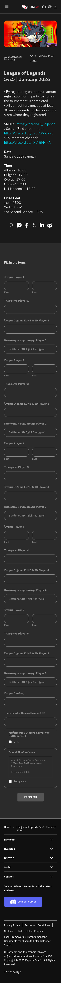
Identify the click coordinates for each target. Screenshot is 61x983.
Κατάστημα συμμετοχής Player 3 (25, 506)
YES (16, 742)
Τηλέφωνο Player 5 (16, 633)
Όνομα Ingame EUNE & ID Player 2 (26, 403)
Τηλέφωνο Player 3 (16, 467)
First (6, 292)
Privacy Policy (12, 925)
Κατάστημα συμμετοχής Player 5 (25, 673)
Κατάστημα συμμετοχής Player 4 (25, 590)
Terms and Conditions (37, 925)
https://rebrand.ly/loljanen (35, 124)
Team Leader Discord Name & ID (24, 713)
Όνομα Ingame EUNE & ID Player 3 (26, 487)
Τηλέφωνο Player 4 (16, 550)
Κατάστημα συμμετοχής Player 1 (25, 340)
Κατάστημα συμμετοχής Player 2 (25, 423)
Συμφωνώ (20, 781)
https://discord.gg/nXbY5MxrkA (27, 142)
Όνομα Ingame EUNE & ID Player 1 (26, 320)
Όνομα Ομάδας (14, 693)
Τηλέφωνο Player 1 (16, 300)
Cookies (8, 931)
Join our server (27, 901)
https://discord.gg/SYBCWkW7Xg (28, 133)
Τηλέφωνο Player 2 (16, 383)
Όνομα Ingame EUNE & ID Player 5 (26, 653)
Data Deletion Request (31, 931)
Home (7, 827)
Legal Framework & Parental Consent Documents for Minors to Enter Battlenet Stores (27, 941)
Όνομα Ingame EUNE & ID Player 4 (26, 570)
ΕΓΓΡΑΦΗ (30, 797)
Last (34, 292)
